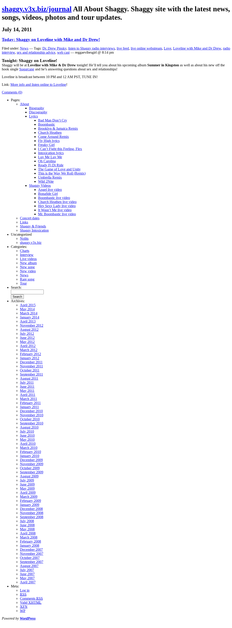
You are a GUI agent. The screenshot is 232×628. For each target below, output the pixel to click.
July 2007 (27, 570)
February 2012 (30, 354)
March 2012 (28, 350)
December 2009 (31, 460)
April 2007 (28, 582)
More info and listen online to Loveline (38, 84)
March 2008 (28, 537)
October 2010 (30, 419)
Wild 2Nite (46, 181)
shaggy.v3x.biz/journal (37, 9)
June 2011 (27, 386)
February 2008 (30, 541)
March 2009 (28, 497)
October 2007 (30, 558)
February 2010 (30, 452)
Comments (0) (12, 92)
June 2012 (27, 338)
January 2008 (29, 545)
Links (24, 222)
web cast (63, 52)
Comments (31, 598)
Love (167, 48)
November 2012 (31, 325)
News (24, 48)
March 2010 (28, 448)
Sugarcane (26, 69)
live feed (123, 48)
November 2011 (31, 366)
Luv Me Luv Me (50, 157)
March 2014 (28, 313)
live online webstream (146, 48)
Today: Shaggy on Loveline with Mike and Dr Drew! (51, 39)
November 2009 (31, 464)
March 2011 (28, 399)
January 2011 (29, 407)
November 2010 (31, 415)
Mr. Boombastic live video (57, 214)
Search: (16, 287)
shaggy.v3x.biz (30, 242)
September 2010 (31, 423)
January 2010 (29, 456)
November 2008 (31, 513)
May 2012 (27, 342)
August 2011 (29, 378)
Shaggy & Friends (33, 226)
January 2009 (29, 505)
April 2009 (28, 492)
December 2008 (31, 509)
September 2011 (31, 374)
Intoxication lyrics (51, 153)
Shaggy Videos (40, 185)
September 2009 (31, 472)
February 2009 (30, 501)
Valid (30, 602)
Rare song (27, 279)
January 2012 (29, 358)
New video (28, 271)
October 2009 (30, 468)
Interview (27, 255)
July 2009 (27, 480)
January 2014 (29, 317)
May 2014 (27, 309)
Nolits (24, 238)
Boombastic (46, 124)
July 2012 (27, 334)
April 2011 (27, 395)
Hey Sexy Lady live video (57, 206)
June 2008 (27, 525)
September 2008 (31, 517)
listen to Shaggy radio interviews (91, 48)
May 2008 (27, 529)
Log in (24, 590)
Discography (38, 112)
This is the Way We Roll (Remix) (62, 173)
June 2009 (27, 484)
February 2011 (30, 403)
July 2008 (27, 521)
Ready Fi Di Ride (50, 165)
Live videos (28, 259)
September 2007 (31, 562)
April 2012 (28, 346)
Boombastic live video (54, 198)
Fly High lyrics (49, 141)
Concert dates (29, 218)
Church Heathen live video (57, 202)
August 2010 (29, 427)
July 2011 (27, 382)
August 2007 (29, 566)
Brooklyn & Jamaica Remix (58, 128)
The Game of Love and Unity (59, 169)
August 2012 (29, 329)
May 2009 (27, 488)
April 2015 (28, 305)
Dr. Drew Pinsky (54, 48)
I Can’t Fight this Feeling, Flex (60, 149)
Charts (24, 251)
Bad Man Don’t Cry (52, 120)
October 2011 (29, 370)
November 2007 (31, 554)
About (24, 104)
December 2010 (31, 411)
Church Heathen (50, 132)
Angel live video (50, 190)
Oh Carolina (47, 161)
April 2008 (28, 533)
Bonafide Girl (48, 194)
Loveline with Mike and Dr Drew (197, 48)
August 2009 (29, 476)
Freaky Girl (46, 145)
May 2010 (27, 439)
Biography (36, 108)
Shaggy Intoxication (34, 230)
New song (27, 267)
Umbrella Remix (50, 177)
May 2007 (27, 578)
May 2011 (27, 391)
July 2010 (27, 431)
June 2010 (27, 435)
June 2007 (27, 574)
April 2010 (28, 444)
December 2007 (31, 549)
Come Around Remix (53, 137)
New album (28, 263)
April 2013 (28, 321)
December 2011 (31, 362)
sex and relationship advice (36, 52)
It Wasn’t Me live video (55, 210)
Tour (23, 283)
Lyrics (33, 116)
